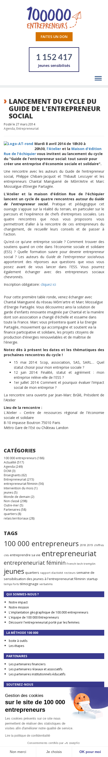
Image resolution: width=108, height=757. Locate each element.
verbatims (45, 584)
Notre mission (19, 607)
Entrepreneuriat (27, 128)
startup (92, 579)
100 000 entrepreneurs (20, 458)
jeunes (8, 492)
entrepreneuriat (68, 553)
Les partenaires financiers (27, 664)
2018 (83, 545)
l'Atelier (54, 148)
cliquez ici (48, 284)
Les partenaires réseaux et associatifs (35, 669)
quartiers (10, 514)
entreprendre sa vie (25, 555)
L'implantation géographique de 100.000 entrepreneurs (48, 612)
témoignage (29, 584)
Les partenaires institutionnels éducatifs (37, 674)
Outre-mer (11, 505)
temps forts (11, 584)
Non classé (11, 501)
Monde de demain (17, 497)
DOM (7, 471)
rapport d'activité (51, 573)
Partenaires (12, 509)
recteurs (69, 573)
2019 (90, 545)
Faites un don (54, 36)
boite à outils (18, 641)
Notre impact (18, 602)
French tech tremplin (81, 563)
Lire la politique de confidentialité (27, 735)
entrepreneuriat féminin (21, 484)
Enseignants (12, 475)
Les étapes (16, 646)
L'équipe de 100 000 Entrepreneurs (34, 617)
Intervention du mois (18, 488)
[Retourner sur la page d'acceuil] (54, 17)
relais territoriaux (16, 518)
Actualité (10, 462)
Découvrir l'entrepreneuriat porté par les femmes (44, 622)
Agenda (9, 128)
